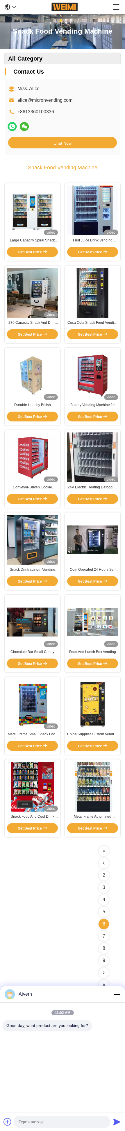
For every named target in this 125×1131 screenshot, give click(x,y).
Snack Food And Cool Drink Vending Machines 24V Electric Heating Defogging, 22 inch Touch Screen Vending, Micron (32, 816)
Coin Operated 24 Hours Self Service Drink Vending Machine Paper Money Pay (92, 570)
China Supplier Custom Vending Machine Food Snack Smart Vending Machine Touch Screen (92, 734)
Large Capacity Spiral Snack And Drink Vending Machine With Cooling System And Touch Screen (32, 240)
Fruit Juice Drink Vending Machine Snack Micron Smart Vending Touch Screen (92, 240)
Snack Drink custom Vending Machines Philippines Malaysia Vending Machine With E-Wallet (32, 570)
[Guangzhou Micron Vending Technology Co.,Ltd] (65, 7)
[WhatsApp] (12, 126)
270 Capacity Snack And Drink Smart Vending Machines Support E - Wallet (32, 323)
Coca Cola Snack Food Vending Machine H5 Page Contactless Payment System (92, 323)
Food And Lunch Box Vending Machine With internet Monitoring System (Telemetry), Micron (92, 652)
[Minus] (116, 994)
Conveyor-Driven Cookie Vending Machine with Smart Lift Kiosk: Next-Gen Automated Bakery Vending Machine (32, 487)
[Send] (117, 1121)
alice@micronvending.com (44, 100)
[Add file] (7, 1121)
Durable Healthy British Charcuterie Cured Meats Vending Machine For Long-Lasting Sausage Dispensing (32, 405)
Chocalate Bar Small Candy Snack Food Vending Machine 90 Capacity (32, 652)
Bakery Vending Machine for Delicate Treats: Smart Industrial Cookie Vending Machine (92, 405)
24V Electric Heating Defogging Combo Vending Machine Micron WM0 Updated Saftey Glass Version (92, 487)
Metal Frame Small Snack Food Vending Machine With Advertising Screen (32, 734)
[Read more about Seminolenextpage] (104, 851)
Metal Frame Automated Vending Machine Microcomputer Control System (92, 816)
